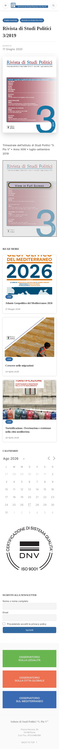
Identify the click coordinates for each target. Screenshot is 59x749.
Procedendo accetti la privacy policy (26, 624)
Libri (9, 297)
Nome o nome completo (15, 601)
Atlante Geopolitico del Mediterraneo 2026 (28, 303)
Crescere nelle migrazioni (19, 365)
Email (5, 612)
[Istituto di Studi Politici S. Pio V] (29, 5)
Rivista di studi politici (32, 20)
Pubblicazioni (10, 20)
